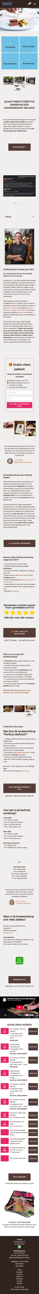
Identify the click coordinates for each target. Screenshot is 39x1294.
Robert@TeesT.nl (19, 1242)
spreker (21, 312)
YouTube (19, 1274)
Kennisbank (19, 1264)
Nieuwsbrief (19, 1266)
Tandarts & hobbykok (23, 903)
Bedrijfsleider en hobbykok (23, 462)
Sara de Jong (20, 901)
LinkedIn (19, 1281)
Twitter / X (19, 1276)
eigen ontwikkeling (12, 308)
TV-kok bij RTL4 (21, 310)
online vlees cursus (17, 575)
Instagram (19, 1272)
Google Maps (7, 933)
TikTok (19, 1270)
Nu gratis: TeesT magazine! (19, 1222)
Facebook (19, 1279)
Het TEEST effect (19, 867)
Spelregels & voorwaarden (19, 1261)
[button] (5, 186)
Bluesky (19, 1283)
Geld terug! (15, 591)
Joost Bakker (18, 460)
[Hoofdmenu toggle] (34, 4)
